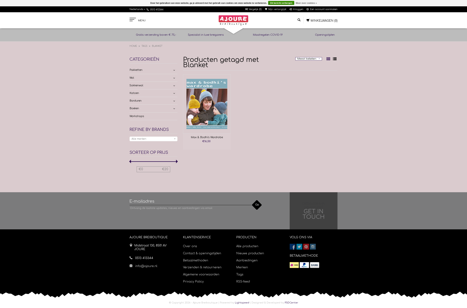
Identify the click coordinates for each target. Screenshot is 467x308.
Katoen (134, 93)
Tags (144, 46)
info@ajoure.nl (146, 266)
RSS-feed (243, 281)
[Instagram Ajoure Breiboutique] (313, 247)
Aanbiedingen (247, 260)
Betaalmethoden (195, 260)
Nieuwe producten (250, 253)
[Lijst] (334, 59)
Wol (132, 77)
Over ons (190, 246)
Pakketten (136, 70)
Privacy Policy (193, 281)
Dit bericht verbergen (281, 3)
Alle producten (247, 246)
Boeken (134, 108)
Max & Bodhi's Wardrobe (207, 137)
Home (133, 46)
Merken (242, 267)
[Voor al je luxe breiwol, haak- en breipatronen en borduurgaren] (233, 20)
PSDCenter (291, 302)
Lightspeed (242, 302)
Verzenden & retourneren (202, 267)
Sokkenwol (136, 85)
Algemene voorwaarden (201, 274)
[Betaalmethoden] (294, 265)
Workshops (137, 116)
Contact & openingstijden (202, 253)
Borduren (136, 100)
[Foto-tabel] (329, 59)
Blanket (157, 46)
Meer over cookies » (306, 3)
